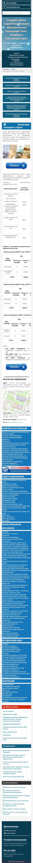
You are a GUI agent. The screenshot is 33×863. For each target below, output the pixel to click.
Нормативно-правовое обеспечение (13, 668)
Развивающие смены (8, 500)
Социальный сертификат (9, 675)
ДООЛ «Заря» (6, 515)
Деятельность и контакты (10, 534)
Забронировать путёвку (9, 484)
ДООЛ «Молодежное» (8, 519)
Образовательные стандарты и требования (15, 443)
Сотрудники (5, 535)
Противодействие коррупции (11, 686)
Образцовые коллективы (9, 692)
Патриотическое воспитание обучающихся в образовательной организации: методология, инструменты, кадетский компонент (16, 578)
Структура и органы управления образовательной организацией (12, 436)
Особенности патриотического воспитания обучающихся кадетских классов (15, 612)
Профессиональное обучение (11, 615)
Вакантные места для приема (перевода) (14, 458)
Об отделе (5, 532)
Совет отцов (5, 690)
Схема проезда (10, 833)
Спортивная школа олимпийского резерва (16, 85)
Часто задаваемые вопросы (10, 635)
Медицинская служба (8, 497)
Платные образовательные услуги (12, 454)
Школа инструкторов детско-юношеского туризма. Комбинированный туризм (14, 566)
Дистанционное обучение (10, 633)
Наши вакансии (6, 696)
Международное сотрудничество (12, 461)
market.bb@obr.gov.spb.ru (15, 422)
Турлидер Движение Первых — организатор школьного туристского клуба (15, 591)
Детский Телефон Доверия (10, 688)
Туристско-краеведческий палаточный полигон (16, 493)
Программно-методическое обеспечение (14, 662)
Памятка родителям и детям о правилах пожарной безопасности (16, 796)
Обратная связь (11, 831)
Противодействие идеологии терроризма (14, 697)
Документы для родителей (10, 495)
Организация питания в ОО (10, 465)
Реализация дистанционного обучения (14, 672)
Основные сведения (8, 434)
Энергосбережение (8, 685)
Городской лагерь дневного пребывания (14, 491)
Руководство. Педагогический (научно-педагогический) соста (14, 446)
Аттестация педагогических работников (14, 657)
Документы (5, 439)
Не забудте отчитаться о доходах (15, 809)
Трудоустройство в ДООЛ (10, 499)
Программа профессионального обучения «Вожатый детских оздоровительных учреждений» (15, 618)
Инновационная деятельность (11, 677)
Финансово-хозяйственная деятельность (14, 456)
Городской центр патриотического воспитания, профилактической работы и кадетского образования (16, 98)
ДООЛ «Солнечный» (8, 517)
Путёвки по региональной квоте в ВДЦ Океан (16, 506)
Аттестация (5, 653)
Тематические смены (8, 502)
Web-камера (5, 521)
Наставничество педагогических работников (16, 673)
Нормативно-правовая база (10, 664)
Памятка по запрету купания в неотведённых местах (13, 805)
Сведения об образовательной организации (18, 58)
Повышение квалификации (10, 537)
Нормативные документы (10, 624)
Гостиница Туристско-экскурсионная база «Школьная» (16, 114)
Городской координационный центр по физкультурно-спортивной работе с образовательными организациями (16, 107)
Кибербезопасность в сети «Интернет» (17, 801)
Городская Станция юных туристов (16, 91)
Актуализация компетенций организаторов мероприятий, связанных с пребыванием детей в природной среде (16, 570)
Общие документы (7, 626)
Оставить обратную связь (10, 637)
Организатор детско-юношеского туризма (15, 574)
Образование (6, 441)
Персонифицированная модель (11, 650)
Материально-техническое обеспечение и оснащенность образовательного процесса (15, 449)
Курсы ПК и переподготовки (10, 651)
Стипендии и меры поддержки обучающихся (16, 452)
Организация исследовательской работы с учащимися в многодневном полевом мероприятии (15, 587)
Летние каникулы (7, 489)
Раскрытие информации (9, 463)
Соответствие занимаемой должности (13, 661)
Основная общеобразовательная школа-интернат (16, 78)
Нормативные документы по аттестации (14, 655)
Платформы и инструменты (10, 670)
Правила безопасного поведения (15, 787)
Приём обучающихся (16, 65)
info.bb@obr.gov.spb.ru (16, 47)
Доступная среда (7, 460)
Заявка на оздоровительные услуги (13, 487)
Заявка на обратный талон (10, 486)
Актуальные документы (9, 646)
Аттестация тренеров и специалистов (13, 659)
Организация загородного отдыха (12, 504)
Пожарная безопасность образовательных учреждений (12, 791)
